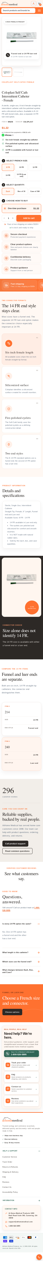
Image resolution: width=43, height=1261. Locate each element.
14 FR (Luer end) (21, 175)
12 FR (35, 167)
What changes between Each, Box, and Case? (17, 971)
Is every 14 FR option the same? (16, 924)
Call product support (15, 844)
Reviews (5, 1182)
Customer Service (9, 1157)
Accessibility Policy (10, 1192)
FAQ (4, 1177)
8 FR (8, 167)
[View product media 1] (7, 72)
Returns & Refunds (10, 1167)
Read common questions (17, 851)
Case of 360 (35, 191)
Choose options (12, 1012)
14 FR (8, 175)
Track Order (7, 1162)
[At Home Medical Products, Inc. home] (9, 3)
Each (8, 191)
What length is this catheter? (15, 952)
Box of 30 (21, 191)
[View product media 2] (18, 72)
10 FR (21, 167)
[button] (39, 3)
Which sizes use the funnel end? (17, 962)
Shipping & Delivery (10, 1172)
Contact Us (6, 1187)
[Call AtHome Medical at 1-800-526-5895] (39, 1257)
